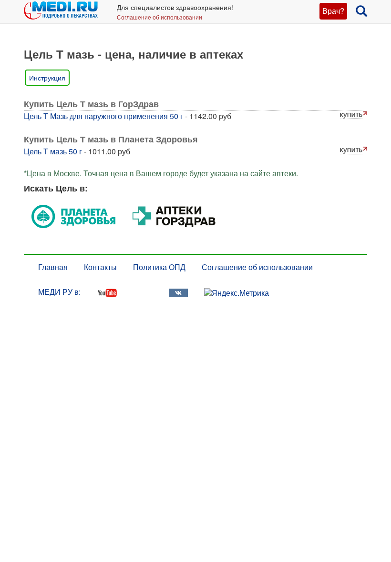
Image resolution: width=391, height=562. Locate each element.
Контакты (100, 266)
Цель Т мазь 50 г (53, 151)
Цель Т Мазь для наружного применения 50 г (103, 115)
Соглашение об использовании (159, 17)
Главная (53, 266)
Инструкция (47, 77)
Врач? (333, 10)
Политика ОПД (159, 266)
